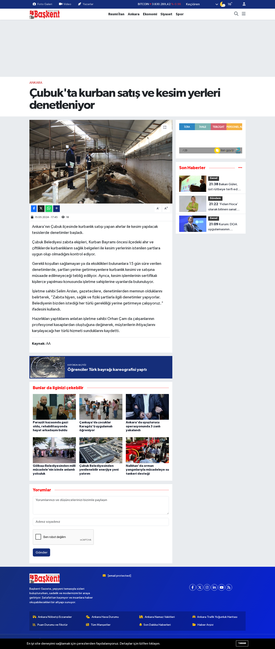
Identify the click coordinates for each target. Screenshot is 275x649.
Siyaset (166, 14)
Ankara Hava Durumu (105, 616)
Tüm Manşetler (101, 624)
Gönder (42, 552)
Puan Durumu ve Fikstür (52, 624)
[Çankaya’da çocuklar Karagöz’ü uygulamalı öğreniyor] (100, 406)
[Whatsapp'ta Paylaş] (48, 208)
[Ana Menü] (244, 14)
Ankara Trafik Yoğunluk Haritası (217, 616)
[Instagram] (207, 587)
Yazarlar (88, 4)
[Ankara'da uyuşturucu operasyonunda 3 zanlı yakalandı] (147, 406)
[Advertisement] (137, 48)
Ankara (134, 14)
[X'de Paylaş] (41, 208)
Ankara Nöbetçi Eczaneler (55, 616)
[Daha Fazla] (56, 208)
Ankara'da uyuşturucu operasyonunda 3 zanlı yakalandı (143, 426)
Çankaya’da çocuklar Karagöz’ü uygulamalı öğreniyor (95, 426)
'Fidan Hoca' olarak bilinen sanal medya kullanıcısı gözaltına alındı (223, 207)
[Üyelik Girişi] (242, 4)
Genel (213, 178)
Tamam (242, 643)
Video (67, 4)
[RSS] (228, 587)
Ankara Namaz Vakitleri (160, 616)
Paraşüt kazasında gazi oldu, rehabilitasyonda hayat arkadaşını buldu (50, 426)
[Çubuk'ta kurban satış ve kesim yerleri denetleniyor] (101, 162)
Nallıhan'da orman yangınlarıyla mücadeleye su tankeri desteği (147, 469)
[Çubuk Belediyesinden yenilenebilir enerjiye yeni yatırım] (100, 450)
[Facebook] (192, 587)
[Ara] (236, 14)
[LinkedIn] (214, 587)
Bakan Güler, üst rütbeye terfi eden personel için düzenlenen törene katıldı (224, 187)
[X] (199, 587)
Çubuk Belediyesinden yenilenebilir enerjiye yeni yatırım (99, 469)
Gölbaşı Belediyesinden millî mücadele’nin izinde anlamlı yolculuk (54, 469)
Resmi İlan (116, 14)
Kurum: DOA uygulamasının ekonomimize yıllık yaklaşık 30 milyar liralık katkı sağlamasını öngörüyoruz (225, 227)
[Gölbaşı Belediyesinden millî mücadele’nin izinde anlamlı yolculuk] (54, 450)
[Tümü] (240, 168)
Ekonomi (150, 14)
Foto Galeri (44, 4)
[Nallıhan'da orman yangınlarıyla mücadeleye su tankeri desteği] (147, 450)
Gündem (215, 198)
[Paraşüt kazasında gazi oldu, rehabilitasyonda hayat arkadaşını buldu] (54, 406)
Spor (180, 14)
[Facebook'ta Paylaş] (34, 208)
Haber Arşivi (205, 624)
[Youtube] (221, 587)
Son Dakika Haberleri (157, 624)
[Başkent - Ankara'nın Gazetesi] (44, 14)
